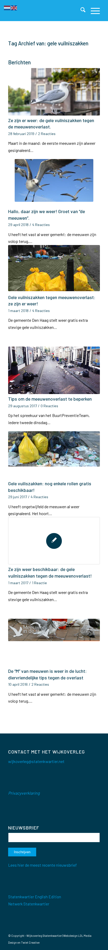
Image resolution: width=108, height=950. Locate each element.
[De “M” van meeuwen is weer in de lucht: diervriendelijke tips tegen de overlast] (54, 642)
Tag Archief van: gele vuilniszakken (48, 43)
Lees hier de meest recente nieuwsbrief (42, 864)
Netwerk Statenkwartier (28, 903)
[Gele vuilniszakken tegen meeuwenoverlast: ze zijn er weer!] (54, 268)
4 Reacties (41, 224)
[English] (14, 7)
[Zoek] (80, 10)
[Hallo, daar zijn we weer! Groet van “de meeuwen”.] (54, 183)
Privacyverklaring (24, 792)
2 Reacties (47, 133)
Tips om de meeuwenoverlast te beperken (50, 399)
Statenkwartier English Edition (34, 896)
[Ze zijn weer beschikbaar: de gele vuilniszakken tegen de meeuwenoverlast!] (54, 540)
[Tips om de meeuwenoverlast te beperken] (54, 370)
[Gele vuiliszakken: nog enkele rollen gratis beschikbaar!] (54, 455)
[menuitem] (80, 10)
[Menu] (92, 10)
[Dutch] (7, 7)
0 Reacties (49, 406)
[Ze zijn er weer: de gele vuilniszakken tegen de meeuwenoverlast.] (54, 92)
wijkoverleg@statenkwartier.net (36, 761)
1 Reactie (39, 582)
